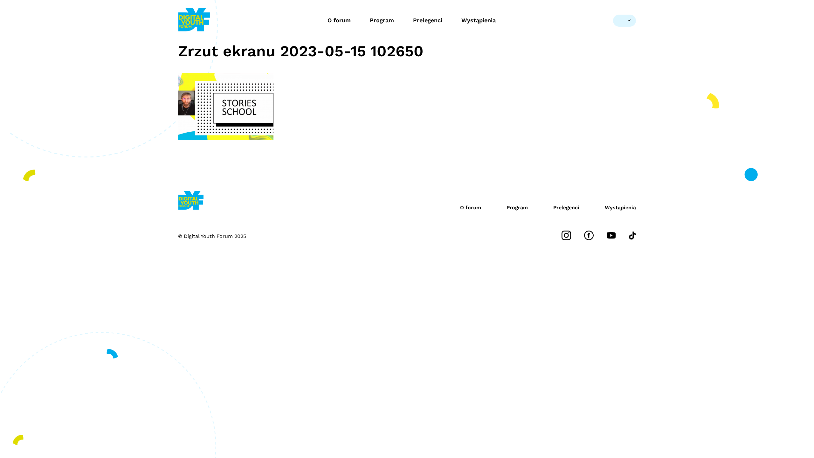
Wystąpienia (478, 20)
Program (382, 20)
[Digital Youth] (194, 20)
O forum (339, 20)
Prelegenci (427, 20)
